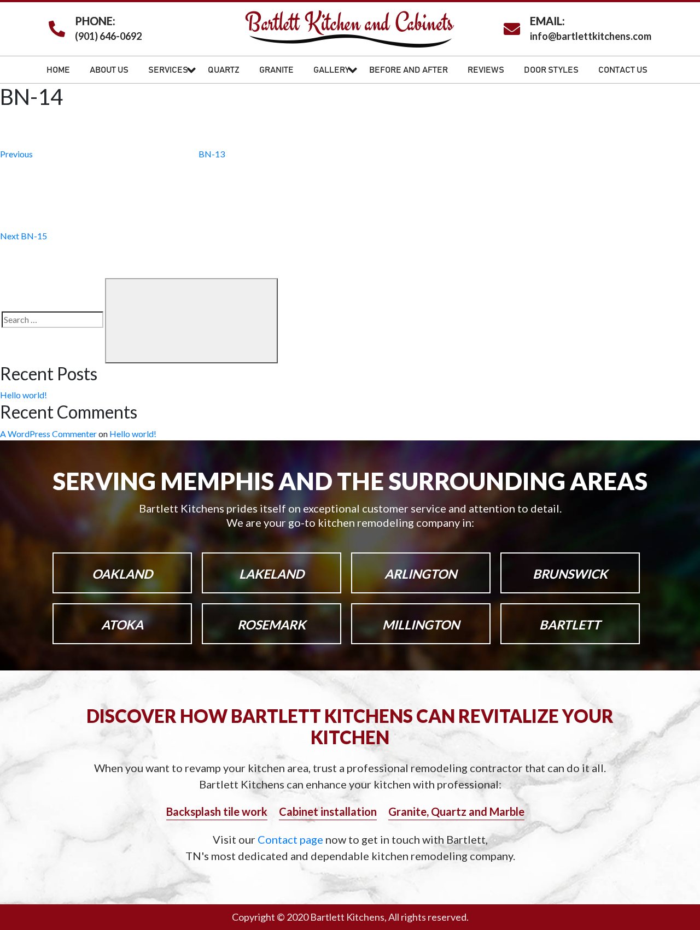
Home (58, 70)
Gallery (331, 70)
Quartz (224, 70)
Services (168, 70)
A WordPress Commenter (48, 433)
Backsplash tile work (216, 811)
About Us (109, 70)
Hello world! (23, 395)
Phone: (95, 20)
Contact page (291, 839)
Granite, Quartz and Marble (456, 811)
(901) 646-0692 (108, 36)
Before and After (408, 70)
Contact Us (623, 70)
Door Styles (551, 70)
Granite (276, 70)
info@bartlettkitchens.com (590, 36)
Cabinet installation (328, 811)
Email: (547, 20)
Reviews (486, 70)
